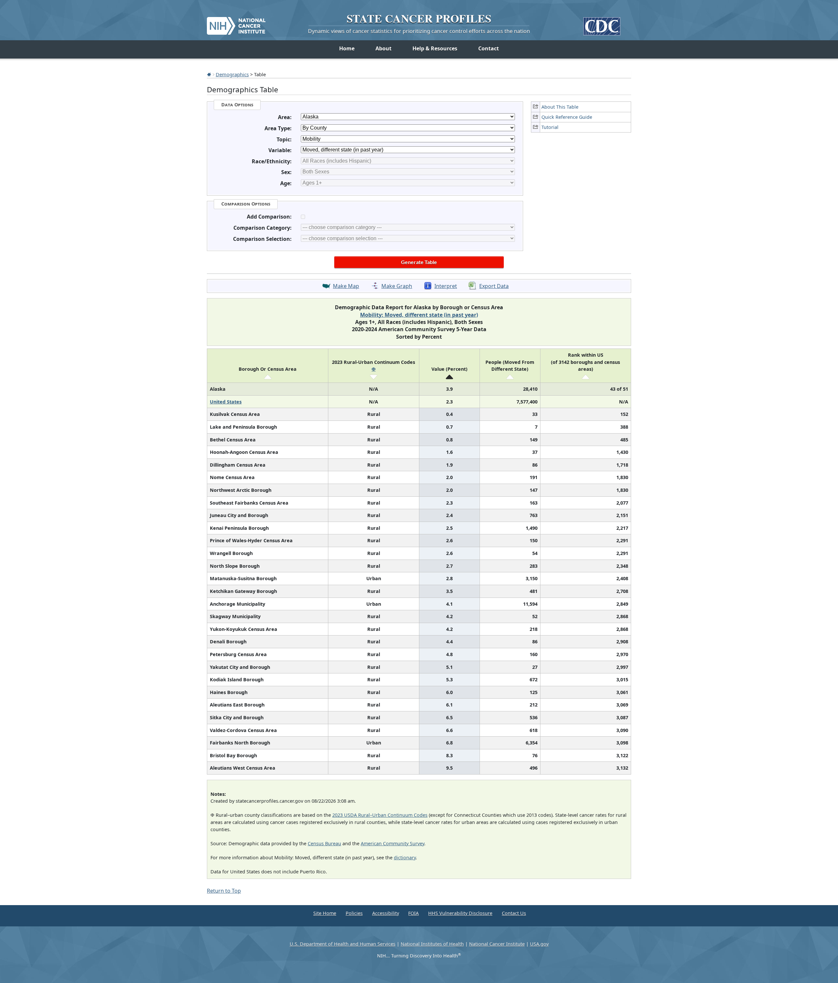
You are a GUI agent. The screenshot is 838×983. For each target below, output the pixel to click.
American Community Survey (392, 843)
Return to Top (224, 890)
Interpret (445, 286)
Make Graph (396, 286)
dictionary (405, 857)
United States (226, 402)
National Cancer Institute (497, 944)
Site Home (324, 913)
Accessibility (385, 913)
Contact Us (514, 913)
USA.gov (539, 944)
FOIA (413, 913)
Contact (488, 48)
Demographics (232, 74)
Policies (354, 913)
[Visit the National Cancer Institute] (236, 23)
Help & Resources (434, 48)
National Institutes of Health (432, 944)
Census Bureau (324, 843)
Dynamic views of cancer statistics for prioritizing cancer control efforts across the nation (419, 31)
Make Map (346, 286)
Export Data (494, 286)
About (383, 48)
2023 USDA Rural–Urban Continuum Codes (380, 815)
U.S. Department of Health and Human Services (342, 944)
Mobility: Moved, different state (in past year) (419, 314)
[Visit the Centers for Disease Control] (602, 24)
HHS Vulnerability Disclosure (460, 913)
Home (347, 48)
